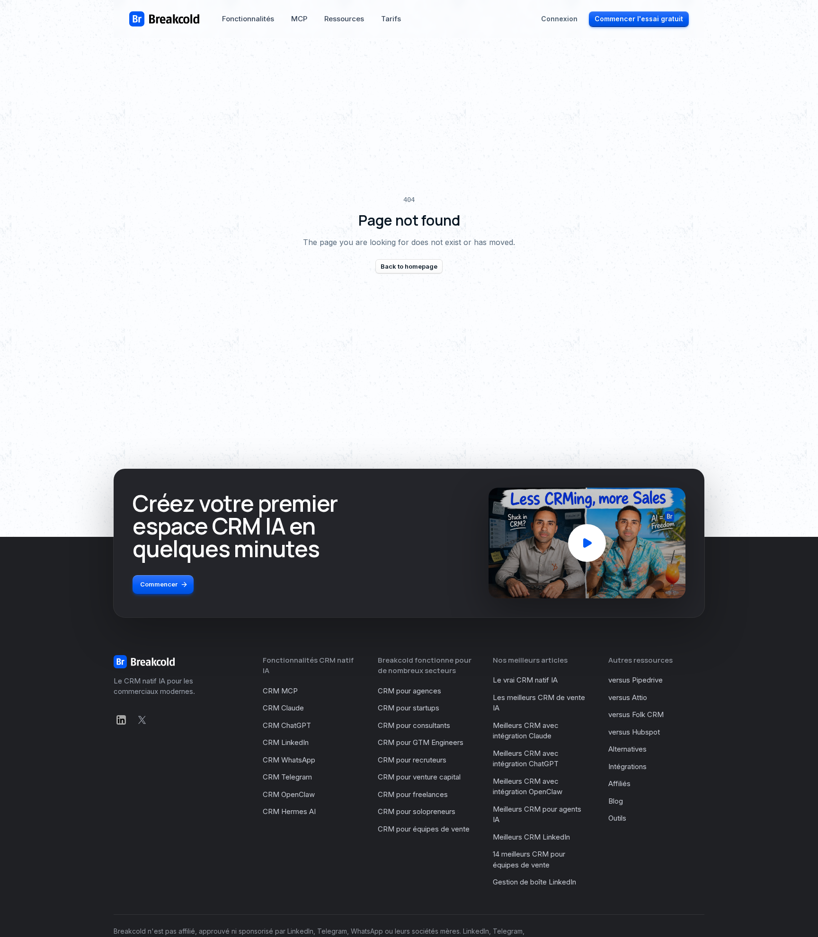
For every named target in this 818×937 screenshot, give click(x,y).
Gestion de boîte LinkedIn (534, 881)
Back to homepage (409, 266)
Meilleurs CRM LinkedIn (531, 836)
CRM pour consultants (414, 725)
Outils (617, 818)
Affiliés (619, 783)
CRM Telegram (287, 776)
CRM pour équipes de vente (424, 828)
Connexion (559, 19)
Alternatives (627, 748)
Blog (615, 801)
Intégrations (627, 766)
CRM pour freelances (413, 794)
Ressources (344, 18)
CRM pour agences (409, 690)
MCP (299, 18)
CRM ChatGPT (287, 725)
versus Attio (627, 697)
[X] (142, 719)
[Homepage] (164, 18)
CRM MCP (280, 690)
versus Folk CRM (636, 714)
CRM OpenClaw (289, 794)
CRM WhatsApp (289, 759)
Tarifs (391, 18)
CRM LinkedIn (286, 742)
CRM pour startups (408, 707)
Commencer (159, 584)
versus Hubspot (634, 731)
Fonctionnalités (248, 18)
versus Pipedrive (635, 679)
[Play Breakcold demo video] (587, 543)
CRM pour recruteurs (412, 759)
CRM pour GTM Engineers (420, 742)
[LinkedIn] (121, 719)
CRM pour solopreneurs (416, 811)
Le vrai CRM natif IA (525, 679)
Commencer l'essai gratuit (639, 19)
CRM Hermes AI (289, 811)
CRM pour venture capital (419, 776)
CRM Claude (283, 707)
